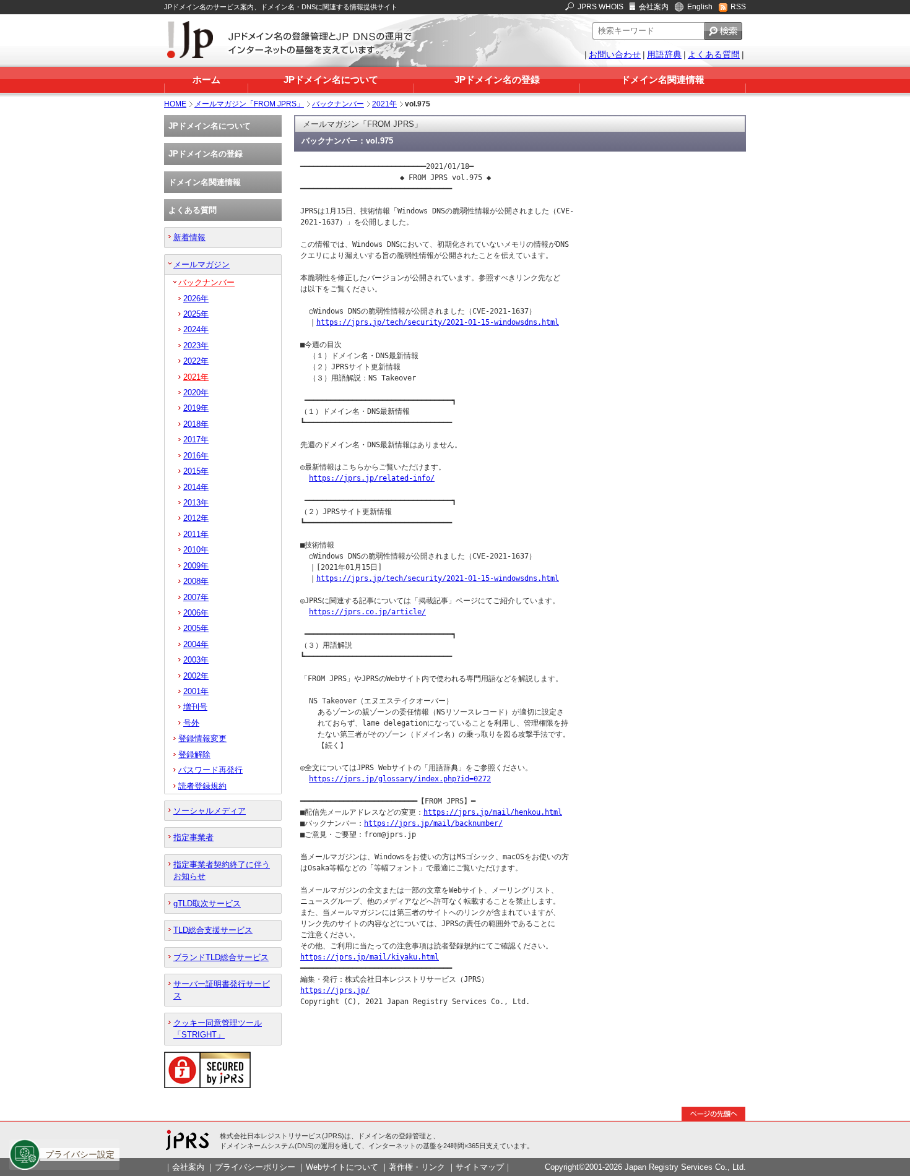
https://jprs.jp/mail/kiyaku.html (369, 957)
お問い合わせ (615, 54)
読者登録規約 (202, 786)
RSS (738, 6)
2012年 (196, 518)
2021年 (384, 104)
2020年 (196, 392)
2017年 (196, 439)
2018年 (196, 424)
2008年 (196, 581)
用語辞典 (664, 54)
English (700, 6)
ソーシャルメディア (209, 810)
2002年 (196, 675)
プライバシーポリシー (255, 1167)
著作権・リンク (417, 1167)
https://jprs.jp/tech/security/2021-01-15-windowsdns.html (437, 322)
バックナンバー (338, 104)
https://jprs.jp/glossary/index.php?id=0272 (400, 779)
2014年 (196, 487)
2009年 (196, 565)
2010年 (196, 549)
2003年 (196, 659)
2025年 (196, 314)
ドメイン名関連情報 (662, 79)
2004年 (196, 644)
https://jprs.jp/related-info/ (372, 478)
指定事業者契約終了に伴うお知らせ (221, 870)
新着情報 (189, 237)
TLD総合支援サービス (213, 930)
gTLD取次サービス (207, 903)
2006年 (196, 612)
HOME (175, 104)
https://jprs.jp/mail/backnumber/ (433, 823)
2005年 (196, 628)
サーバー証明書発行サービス (221, 989)
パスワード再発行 (210, 770)
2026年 (196, 298)
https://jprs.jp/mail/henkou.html (492, 812)
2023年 (196, 345)
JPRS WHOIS (600, 6)
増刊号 (195, 706)
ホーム (206, 79)
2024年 (196, 329)
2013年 (196, 502)
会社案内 (654, 6)
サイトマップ (480, 1167)
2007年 (196, 597)
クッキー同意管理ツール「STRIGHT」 (217, 1028)
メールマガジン (201, 264)
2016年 (196, 455)
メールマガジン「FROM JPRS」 (249, 104)
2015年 (196, 471)
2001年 (196, 691)
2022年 (196, 361)
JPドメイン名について (331, 79)
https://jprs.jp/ (335, 990)
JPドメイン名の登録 (497, 79)
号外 (191, 722)
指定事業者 (193, 837)
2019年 (196, 408)
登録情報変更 (202, 738)
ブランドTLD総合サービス (221, 957)
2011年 (196, 534)
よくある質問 (714, 54)
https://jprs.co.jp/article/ (367, 611)
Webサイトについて (342, 1167)
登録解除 (194, 754)
